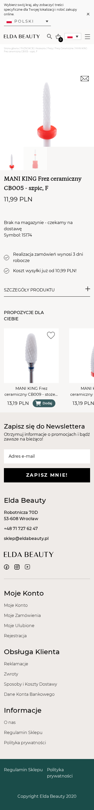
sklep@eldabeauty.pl (26, 538)
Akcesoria (41, 48)
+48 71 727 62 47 (21, 528)
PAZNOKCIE (27, 48)
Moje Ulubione (19, 625)
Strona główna (11, 48)
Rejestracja (15, 635)
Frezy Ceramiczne (64, 48)
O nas (10, 722)
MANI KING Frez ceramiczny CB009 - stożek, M (31, 391)
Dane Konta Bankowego (29, 694)
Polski (24, 21)
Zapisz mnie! (47, 475)
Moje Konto (16, 605)
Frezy (50, 48)
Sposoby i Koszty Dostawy (30, 684)
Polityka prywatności (25, 742)
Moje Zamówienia (22, 615)
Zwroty (11, 674)
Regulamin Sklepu (23, 732)
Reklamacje (16, 663)
